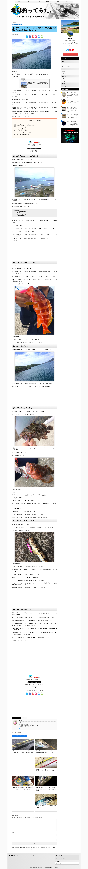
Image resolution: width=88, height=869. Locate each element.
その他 (64, 86)
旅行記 (64, 71)
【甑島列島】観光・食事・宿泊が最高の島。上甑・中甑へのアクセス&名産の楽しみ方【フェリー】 (35, 847)
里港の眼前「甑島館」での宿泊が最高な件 (24, 125)
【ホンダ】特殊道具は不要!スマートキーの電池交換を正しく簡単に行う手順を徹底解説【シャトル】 (72, 124)
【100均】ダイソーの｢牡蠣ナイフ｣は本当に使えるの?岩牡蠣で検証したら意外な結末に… (73, 102)
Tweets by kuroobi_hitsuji (34, 855)
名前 (13, 832)
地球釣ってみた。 (14, 855)
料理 (64, 81)
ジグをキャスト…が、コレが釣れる (22, 132)
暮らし (64, 76)
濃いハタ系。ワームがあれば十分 (22, 131)
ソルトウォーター (18, 732)
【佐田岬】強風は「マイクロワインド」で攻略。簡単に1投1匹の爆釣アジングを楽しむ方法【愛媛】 (46, 789)
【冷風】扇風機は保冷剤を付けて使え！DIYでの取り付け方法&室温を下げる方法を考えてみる (72, 95)
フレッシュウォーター (67, 63)
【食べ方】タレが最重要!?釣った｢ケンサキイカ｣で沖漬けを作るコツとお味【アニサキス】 (73, 116)
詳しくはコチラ (70, 54)
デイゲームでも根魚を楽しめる (21, 134)
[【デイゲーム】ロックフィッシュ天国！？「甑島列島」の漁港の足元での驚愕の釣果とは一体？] (39, 36)
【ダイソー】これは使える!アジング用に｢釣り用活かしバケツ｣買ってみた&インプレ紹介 (72, 109)
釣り (13, 732)
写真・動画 (65, 83)
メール (13, 837)
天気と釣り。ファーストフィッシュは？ (24, 127)
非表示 (39, 120)
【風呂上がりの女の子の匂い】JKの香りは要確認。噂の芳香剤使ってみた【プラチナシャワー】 (34, 849)
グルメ (64, 73)
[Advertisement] (33, 251)
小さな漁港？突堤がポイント (21, 129)
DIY (63, 78)
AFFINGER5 (56, 867)
